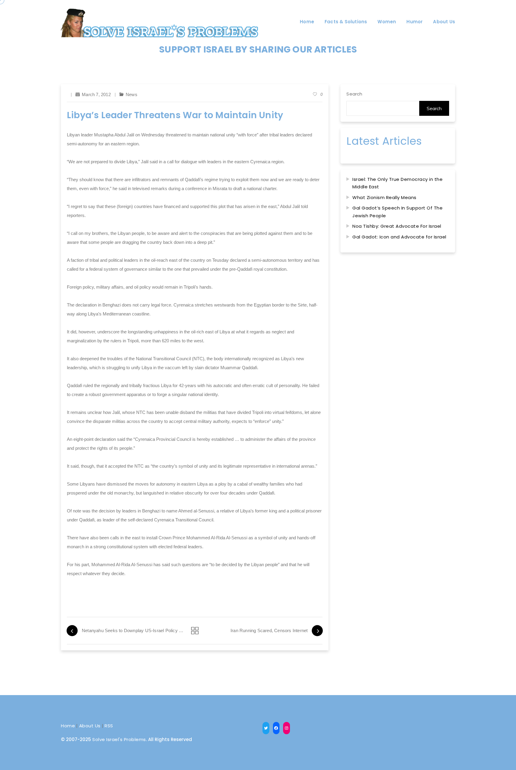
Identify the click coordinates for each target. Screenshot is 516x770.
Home (68, 726)
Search (354, 94)
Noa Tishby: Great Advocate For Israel (396, 226)
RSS (109, 726)
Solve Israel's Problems (119, 739)
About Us (90, 726)
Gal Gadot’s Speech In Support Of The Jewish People (397, 212)
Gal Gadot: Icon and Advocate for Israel (399, 237)
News (131, 94)
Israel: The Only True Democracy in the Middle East (397, 183)
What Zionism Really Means (384, 197)
